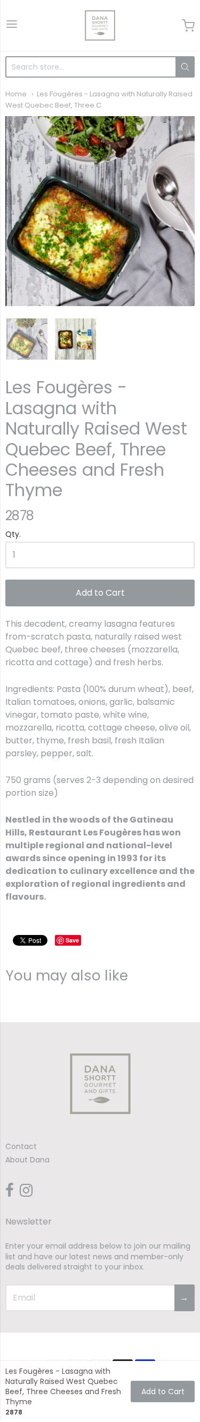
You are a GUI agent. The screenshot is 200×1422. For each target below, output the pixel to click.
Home (16, 94)
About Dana (27, 1159)
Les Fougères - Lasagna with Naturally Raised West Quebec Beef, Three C (99, 99)
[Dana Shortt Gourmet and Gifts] (100, 25)
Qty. (13, 534)
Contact (21, 1146)
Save (72, 940)
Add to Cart (100, 593)
